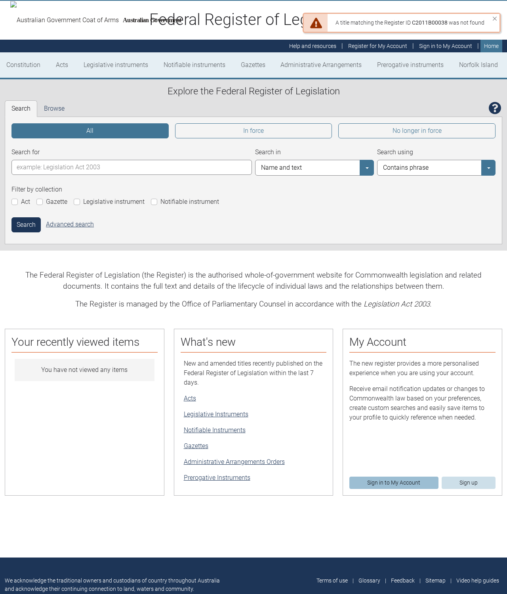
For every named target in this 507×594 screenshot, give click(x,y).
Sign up (468, 482)
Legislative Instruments (216, 414)
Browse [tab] (54, 108)
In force (253, 130)
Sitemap (435, 580)
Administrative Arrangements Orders (234, 462)
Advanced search (70, 224)
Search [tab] (20, 108)
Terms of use (332, 580)
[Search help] (495, 108)
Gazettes (253, 65)
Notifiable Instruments (215, 430)
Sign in (445, 46)
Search (26, 224)
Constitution (23, 65)
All (89, 130)
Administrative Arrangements (321, 65)
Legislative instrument (114, 201)
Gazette (56, 201)
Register (377, 46)
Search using (395, 152)
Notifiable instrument (189, 201)
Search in (268, 152)
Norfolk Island (478, 65)
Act (25, 201)
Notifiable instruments (194, 65)
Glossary (369, 580)
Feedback (403, 580)
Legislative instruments (116, 65)
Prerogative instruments (410, 65)
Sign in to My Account (393, 482)
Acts (62, 65)
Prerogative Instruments (217, 477)
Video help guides (477, 580)
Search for (25, 152)
